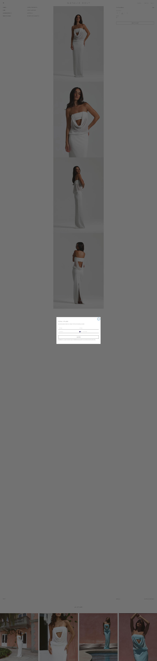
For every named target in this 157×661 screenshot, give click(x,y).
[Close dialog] (98, 319)
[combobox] (80, 332)
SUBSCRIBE (78, 337)
